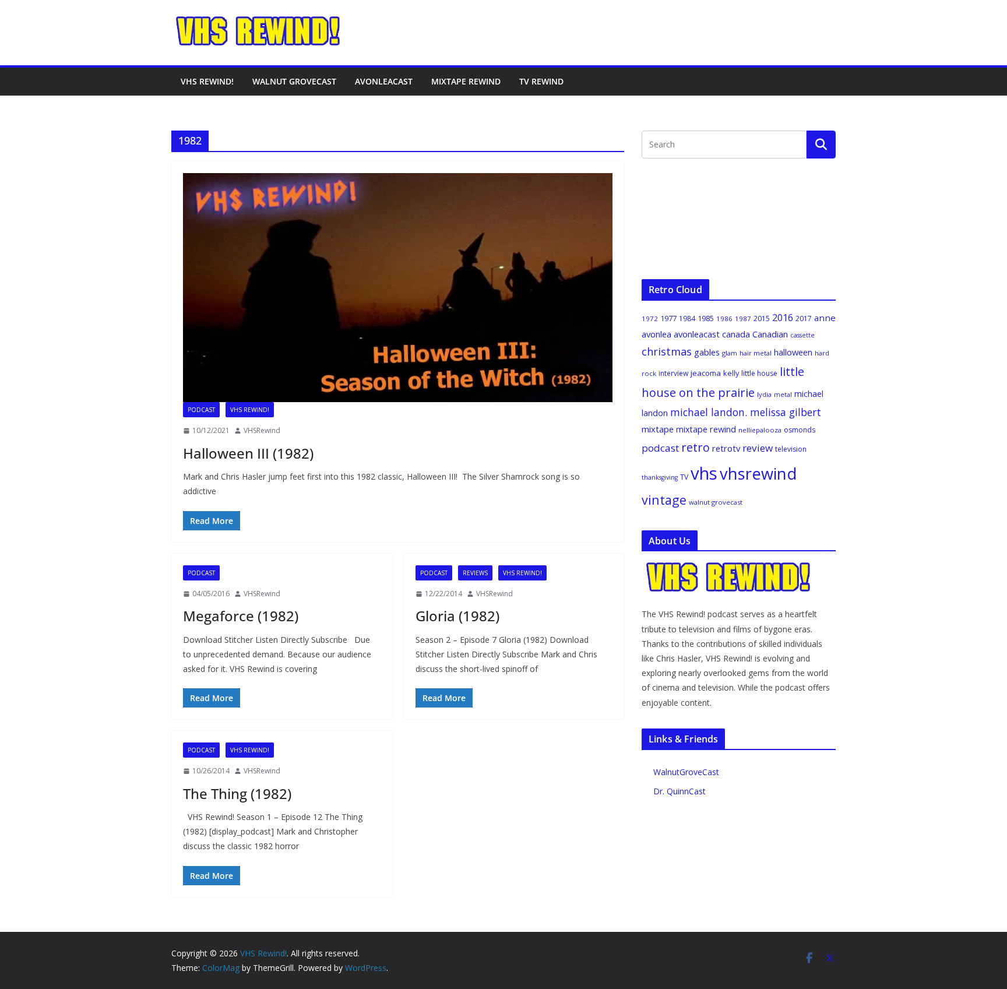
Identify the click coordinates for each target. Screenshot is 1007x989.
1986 (724, 318)
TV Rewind (541, 81)
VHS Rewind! (207, 81)
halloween (793, 352)
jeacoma (706, 373)
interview (673, 373)
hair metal (756, 353)
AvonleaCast (384, 81)
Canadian (770, 334)
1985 (706, 318)
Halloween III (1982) (248, 453)
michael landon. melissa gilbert (745, 412)
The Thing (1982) (237, 793)
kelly (731, 373)
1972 (650, 318)
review (757, 448)
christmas (667, 351)
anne (825, 317)
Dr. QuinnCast (679, 791)
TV (684, 477)
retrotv (726, 448)
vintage (664, 499)
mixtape (658, 429)
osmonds (799, 430)
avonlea (656, 334)
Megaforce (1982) (240, 615)
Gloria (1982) (457, 615)
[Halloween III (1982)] (397, 287)
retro (695, 447)
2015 (762, 318)
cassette (802, 335)
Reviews (475, 573)
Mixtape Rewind (466, 81)
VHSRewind (262, 430)
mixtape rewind (706, 429)
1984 (687, 318)
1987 (743, 318)
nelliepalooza (759, 429)
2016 (782, 317)
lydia (764, 394)
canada (736, 334)
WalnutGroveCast (686, 771)
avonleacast (697, 334)
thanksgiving (660, 477)
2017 (803, 318)
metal (783, 394)
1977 (668, 318)
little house (759, 373)
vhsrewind (758, 473)
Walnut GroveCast (294, 81)
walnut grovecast (715, 502)
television (791, 449)
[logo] (729, 567)
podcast (660, 448)
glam (729, 353)
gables (707, 352)
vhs (704, 473)
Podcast (201, 410)
